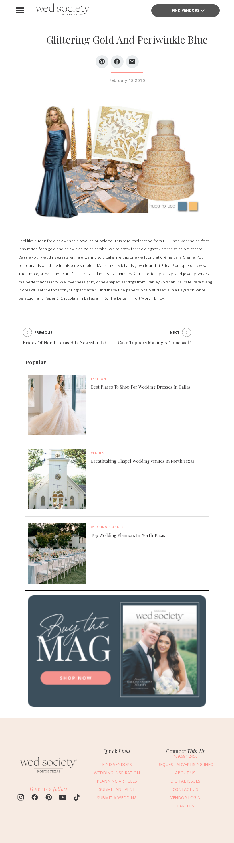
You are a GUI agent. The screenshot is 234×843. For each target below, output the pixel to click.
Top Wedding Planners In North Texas (128, 535)
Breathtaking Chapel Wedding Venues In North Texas (142, 461)
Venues (97, 453)
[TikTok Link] (77, 798)
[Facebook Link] (35, 798)
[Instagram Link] (21, 798)
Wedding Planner (107, 527)
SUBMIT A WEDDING (117, 797)
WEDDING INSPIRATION (117, 772)
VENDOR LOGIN (185, 797)
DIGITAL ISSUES (185, 781)
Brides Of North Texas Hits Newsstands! (64, 343)
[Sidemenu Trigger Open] (20, 10)
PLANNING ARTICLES (117, 781)
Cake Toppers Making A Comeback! (154, 343)
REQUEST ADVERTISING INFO (185, 764)
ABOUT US (185, 772)
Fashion (98, 379)
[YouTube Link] (63, 798)
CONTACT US (185, 789)
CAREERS (185, 806)
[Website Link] (48, 774)
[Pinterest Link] (49, 798)
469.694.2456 (185, 756)
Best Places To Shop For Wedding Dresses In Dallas (141, 387)
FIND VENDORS (185, 10)
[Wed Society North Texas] (62, 10)
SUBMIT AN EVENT (117, 789)
